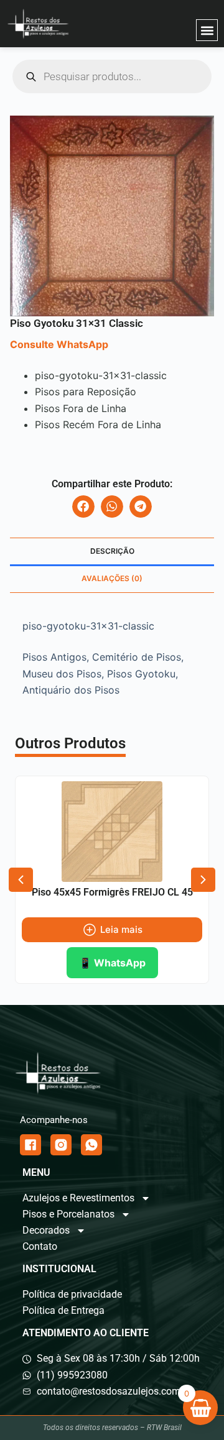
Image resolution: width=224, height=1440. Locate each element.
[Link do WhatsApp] (91, 1144)
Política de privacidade (72, 1294)
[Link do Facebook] (30, 1144)
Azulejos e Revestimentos (78, 1198)
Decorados (46, 1230)
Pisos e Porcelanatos (68, 1214)
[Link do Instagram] (61, 1144)
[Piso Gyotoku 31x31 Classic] (112, 216)
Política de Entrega (63, 1310)
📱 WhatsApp (112, 962)
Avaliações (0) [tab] (112, 578)
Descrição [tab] (112, 551)
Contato (39, 1246)
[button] (207, 30)
